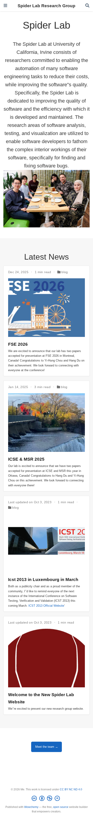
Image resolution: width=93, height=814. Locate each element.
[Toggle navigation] (5, 5)
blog (64, 272)
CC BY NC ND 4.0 (71, 789)
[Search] (87, 5)
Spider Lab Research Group (46, 5)
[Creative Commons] (47, 798)
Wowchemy (31, 807)
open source (60, 807)
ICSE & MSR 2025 (26, 459)
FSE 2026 (18, 344)
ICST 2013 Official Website (46, 605)
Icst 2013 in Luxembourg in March (43, 579)
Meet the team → (46, 746)
